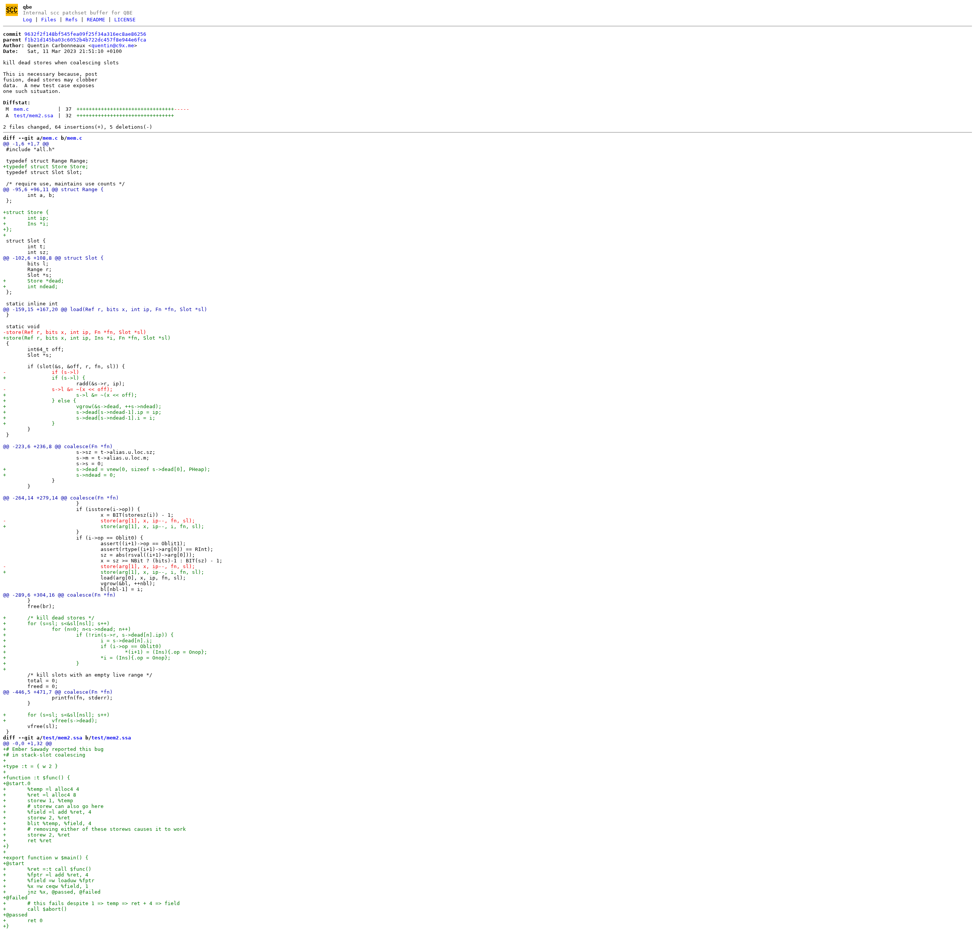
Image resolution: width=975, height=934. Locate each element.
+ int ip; (26, 218)
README (96, 19)
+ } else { (39, 401)
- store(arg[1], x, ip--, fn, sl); (99, 521)
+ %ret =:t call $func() (47, 869)
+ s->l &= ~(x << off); (70, 395)
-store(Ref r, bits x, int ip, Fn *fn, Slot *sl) (74, 332)
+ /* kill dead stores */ (48, 618)
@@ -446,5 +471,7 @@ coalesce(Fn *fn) (58, 692)
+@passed (15, 915)
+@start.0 (16, 783)
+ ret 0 (23, 920)
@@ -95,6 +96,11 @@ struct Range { (53, 189)
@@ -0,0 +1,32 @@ (27, 743)
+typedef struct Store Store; (45, 166)
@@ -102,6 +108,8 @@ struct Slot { (53, 258)
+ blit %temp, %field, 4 (47, 823)
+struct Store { (26, 212)
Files (48, 19)
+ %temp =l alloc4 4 (41, 789)
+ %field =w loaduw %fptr (48, 880)
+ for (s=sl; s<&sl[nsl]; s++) (56, 623)
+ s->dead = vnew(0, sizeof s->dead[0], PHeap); (106, 469)
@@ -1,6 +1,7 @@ (26, 144)
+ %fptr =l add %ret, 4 (45, 875)
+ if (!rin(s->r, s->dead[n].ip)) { (88, 635)
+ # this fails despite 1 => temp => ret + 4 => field (91, 903)
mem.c (21, 109)
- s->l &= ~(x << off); (58, 389)
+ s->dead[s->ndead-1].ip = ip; (82, 412)
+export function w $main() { (45, 858)
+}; (7, 229)
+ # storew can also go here (53, 806)
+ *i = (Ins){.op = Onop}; (87, 658)
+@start (13, 863)
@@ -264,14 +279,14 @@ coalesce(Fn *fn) (61, 498)
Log (27, 19)
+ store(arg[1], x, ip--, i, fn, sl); (103, 526)
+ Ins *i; (26, 224)
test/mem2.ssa (33, 115)
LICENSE (125, 19)
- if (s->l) (41, 372)
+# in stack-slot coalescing (44, 755)
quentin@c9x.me (112, 45)
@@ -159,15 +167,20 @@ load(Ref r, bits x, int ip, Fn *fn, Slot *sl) (105, 309)
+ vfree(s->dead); (50, 720)
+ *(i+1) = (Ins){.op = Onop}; (105, 652)
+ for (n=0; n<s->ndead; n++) (67, 629)
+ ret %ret (27, 840)
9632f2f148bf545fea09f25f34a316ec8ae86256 (85, 34)
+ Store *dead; (33, 281)
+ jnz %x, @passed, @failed (52, 892)
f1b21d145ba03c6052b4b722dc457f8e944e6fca (85, 40)
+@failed (15, 897)
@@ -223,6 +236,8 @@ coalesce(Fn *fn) (58, 446)
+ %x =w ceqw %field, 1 (45, 886)
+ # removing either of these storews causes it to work (94, 829)
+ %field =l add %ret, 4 (47, 812)
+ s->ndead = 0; (59, 475)
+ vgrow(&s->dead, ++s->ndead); (82, 406)
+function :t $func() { (36, 778)
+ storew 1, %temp (38, 800)
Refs (72, 19)
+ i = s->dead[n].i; (77, 640)
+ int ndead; (30, 286)
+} (6, 846)
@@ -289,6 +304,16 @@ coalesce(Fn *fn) (59, 595)
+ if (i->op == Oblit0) (82, 646)
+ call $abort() (35, 909)
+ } (29, 423)
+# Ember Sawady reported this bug (53, 749)
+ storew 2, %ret (36, 818)
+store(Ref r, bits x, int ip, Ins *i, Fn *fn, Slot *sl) (87, 338)
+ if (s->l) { (44, 378)
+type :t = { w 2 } (30, 766)
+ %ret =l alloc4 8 (39, 795)
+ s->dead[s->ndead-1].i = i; (79, 418)
